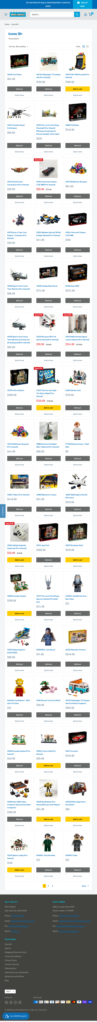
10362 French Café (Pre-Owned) (46, 752)
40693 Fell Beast (72, 125)
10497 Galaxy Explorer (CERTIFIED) (16, 651)
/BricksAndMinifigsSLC (18, 926)
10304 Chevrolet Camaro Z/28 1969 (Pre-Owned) (46, 183)
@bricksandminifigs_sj (69, 931)
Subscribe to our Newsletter (17, 972)
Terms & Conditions (13, 956)
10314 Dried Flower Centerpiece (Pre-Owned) (18, 183)
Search (8, 948)
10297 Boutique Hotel (74, 545)
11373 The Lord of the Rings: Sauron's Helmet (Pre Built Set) (48, 599)
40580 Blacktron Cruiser (46, 494)
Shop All (8, 944)
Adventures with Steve (14, 976)
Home (7, 24)
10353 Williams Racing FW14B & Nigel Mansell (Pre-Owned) (48, 233)
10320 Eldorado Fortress (75, 649)
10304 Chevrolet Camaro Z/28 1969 (75, 233)
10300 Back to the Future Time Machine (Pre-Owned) (18, 287)
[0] (90, 14)
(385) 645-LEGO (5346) (69, 915)
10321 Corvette (71, 751)
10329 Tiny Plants (14, 74)
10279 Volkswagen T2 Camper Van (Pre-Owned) (48, 75)
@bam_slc (15, 931)
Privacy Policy (11, 960)
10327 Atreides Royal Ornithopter (16, 126)
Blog (7, 980)
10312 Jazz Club (42, 545)
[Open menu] (6, 14)
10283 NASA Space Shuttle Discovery (76, 496)
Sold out (19, 89)
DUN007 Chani (71, 855)
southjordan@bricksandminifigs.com (74, 921)
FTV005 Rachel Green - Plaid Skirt (77, 445)
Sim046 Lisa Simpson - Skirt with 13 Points (18, 701)
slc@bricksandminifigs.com (23, 921)
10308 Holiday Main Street (47, 286)
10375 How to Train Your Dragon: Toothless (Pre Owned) (17, 235)
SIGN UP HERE (84, 4)
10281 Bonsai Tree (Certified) (48, 700)
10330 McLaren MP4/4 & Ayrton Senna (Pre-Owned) (47, 338)
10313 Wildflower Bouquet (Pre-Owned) (18, 445)
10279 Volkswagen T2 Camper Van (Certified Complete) (77, 701)
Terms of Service (12, 964)
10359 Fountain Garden (16, 596)
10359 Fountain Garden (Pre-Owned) (19, 752)
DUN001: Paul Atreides (45, 855)
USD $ (8, 991)
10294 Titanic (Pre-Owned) (18, 494)
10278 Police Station (15, 390)
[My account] (85, 14)
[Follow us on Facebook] (6, 1002)
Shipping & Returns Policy (15, 952)
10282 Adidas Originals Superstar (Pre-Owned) (16, 546)
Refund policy (10, 968)
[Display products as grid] (84, 46)
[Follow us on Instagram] (11, 1002)
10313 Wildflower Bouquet (76, 181)
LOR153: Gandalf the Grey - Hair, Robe (76, 597)
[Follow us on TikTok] (20, 1002)
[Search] (77, 14)
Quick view (19, 95)
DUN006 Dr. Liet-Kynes (45, 649)
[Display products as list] (87, 46)
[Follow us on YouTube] (15, 1002)
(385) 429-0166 (17, 915)
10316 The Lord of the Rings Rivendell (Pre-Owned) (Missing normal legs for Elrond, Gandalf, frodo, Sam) (47, 129)
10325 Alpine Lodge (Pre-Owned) (17, 856)
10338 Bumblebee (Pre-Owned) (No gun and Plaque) (48, 803)
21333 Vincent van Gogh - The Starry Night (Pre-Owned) (46, 393)
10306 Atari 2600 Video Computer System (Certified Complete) (19, 805)
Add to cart (77, 89)
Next (84, 886)
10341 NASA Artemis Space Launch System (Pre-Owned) (77, 338)
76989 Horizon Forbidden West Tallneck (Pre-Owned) (47, 445)
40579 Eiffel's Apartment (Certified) (75, 803)
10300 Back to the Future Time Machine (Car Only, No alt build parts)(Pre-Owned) (18, 339)
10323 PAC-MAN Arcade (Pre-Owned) (77, 75)
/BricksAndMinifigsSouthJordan (70, 926)
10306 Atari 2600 (72, 286)
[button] (3, 511)
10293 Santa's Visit (73, 390)
